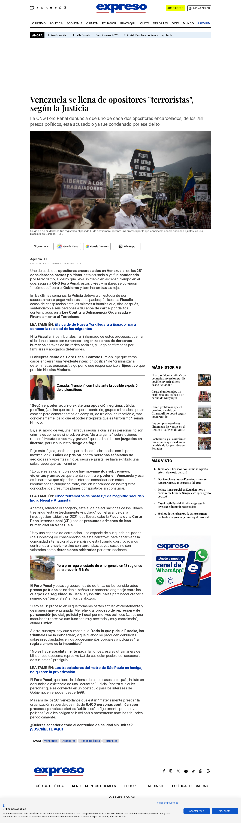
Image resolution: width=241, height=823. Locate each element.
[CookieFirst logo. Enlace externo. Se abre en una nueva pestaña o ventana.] (4, 805)
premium (204, 23)
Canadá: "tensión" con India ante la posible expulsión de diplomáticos (98, 388)
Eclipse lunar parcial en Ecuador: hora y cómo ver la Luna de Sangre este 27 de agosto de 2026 (184, 493)
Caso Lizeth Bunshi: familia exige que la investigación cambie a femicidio (181, 504)
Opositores (69, 741)
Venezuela (51, 741)
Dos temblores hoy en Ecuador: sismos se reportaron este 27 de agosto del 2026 (182, 480)
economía (74, 23)
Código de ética (50, 786)
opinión (92, 23)
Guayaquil (128, 23)
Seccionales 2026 (107, 35)
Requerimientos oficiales (94, 786)
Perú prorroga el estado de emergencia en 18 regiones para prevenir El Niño (99, 568)
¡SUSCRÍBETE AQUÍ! (46, 729)
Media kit (156, 786)
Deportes (160, 23)
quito (144, 23)
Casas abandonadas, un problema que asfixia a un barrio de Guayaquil (168, 395)
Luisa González (58, 35)
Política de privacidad (167, 802)
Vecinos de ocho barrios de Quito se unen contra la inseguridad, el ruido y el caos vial (183, 515)
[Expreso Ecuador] (59, 775)
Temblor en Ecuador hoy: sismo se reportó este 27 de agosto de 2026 (183, 470)
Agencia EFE (39, 259)
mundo (188, 23)
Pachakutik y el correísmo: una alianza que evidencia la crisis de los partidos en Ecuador (169, 443)
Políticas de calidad (190, 786)
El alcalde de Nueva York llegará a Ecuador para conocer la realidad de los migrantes (83, 326)
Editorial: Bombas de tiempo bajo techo (149, 35)
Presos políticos (90, 741)
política (56, 23)
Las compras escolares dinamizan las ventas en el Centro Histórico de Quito (168, 426)
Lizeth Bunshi (81, 35)
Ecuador (109, 23)
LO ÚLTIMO (38, 23)
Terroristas (111, 741)
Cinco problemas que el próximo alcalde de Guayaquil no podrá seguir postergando (169, 411)
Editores (132, 786)
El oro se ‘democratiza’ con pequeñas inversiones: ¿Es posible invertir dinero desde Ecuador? (169, 380)
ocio (175, 23)
